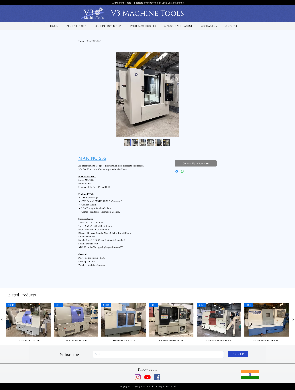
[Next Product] (293, 319)
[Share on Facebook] (177, 171)
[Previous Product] (2, 319)
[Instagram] (138, 377)
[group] (147, 322)
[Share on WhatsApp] (182, 171)
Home (81, 41)
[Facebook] (157, 377)
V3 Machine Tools (147, 13)
